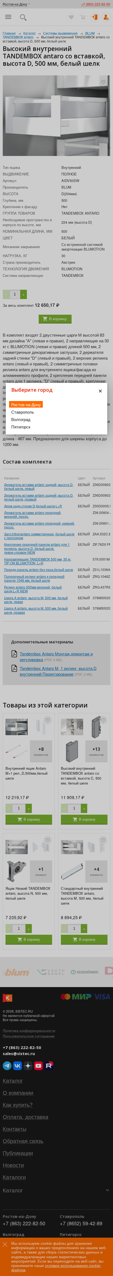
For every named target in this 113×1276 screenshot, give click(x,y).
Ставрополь (22, 412)
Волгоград (20, 419)
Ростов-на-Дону (26, 404)
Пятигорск (20, 427)
